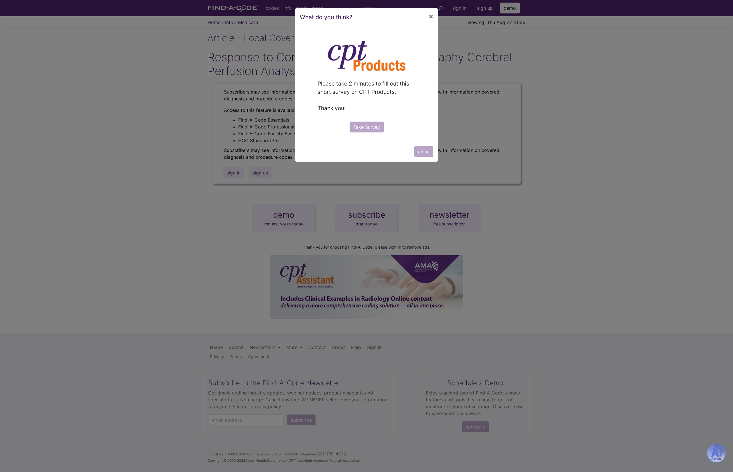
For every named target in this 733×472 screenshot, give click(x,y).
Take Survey (366, 127)
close (423, 151)
